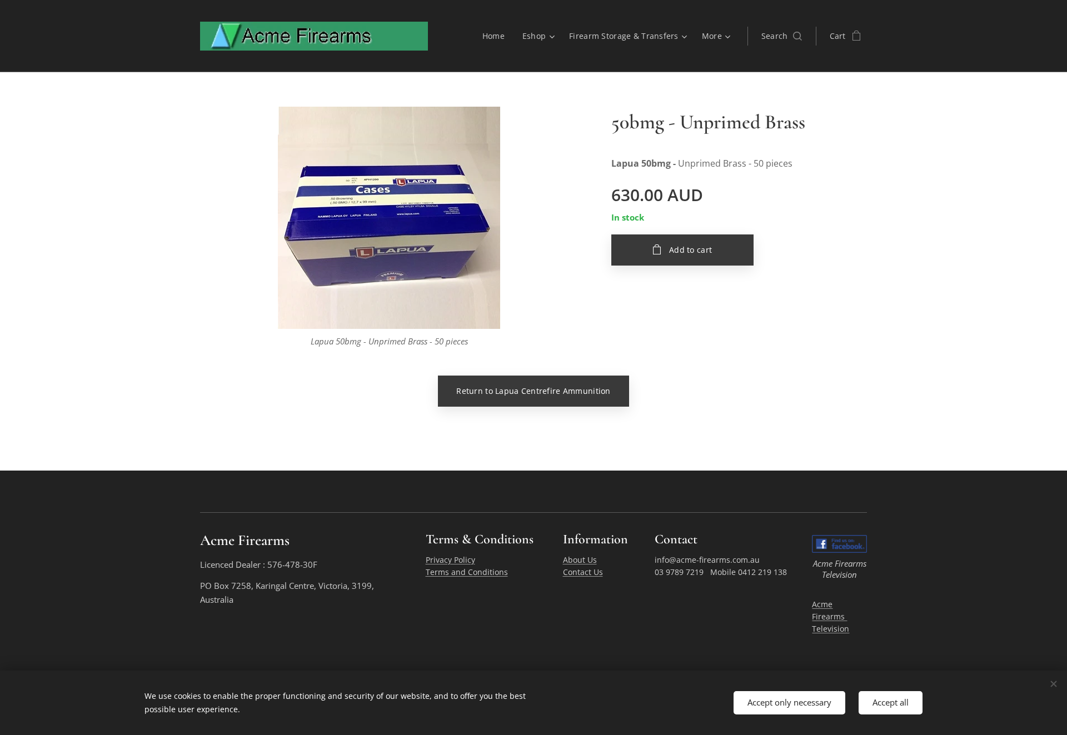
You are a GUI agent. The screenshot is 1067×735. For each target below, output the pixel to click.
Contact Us (583, 572)
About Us (580, 559)
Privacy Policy (450, 559)
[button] (781, 36)
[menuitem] (496, 36)
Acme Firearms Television (830, 616)
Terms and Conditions (467, 572)
